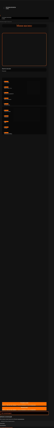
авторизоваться (21, 419)
